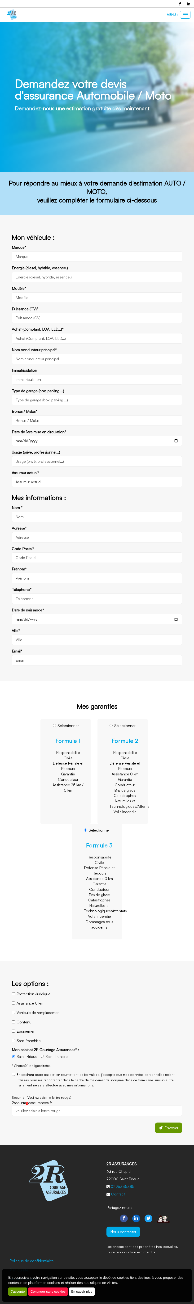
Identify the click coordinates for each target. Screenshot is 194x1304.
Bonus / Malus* (24, 411)
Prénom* (19, 569)
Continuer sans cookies (48, 1291)
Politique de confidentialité (31, 1260)
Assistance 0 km (30, 1003)
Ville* (16, 630)
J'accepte (18, 1291)
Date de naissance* (28, 610)
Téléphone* (21, 589)
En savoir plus (81, 1291)
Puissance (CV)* (25, 309)
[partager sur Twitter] (148, 1218)
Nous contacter (123, 1231)
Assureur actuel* (25, 472)
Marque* (19, 247)
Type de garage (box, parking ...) (38, 390)
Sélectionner (68, 757)
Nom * (17, 507)
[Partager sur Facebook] (123, 1218)
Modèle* (19, 288)
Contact (118, 1194)
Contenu (24, 1022)
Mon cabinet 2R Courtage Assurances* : (45, 1049)
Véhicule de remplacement (39, 1012)
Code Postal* (23, 548)
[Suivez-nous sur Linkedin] (136, 1218)
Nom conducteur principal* (34, 349)
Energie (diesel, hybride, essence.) (40, 267)
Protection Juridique (33, 994)
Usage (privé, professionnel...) (36, 452)
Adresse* (19, 528)
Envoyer (170, 1127)
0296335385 (122, 1186)
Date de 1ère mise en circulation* (39, 431)
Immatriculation (24, 370)
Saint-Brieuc (27, 1056)
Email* (17, 651)
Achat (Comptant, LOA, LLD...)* (38, 329)
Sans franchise (29, 1040)
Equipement (27, 1031)
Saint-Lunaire (56, 1056)
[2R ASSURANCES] (12, 14)
